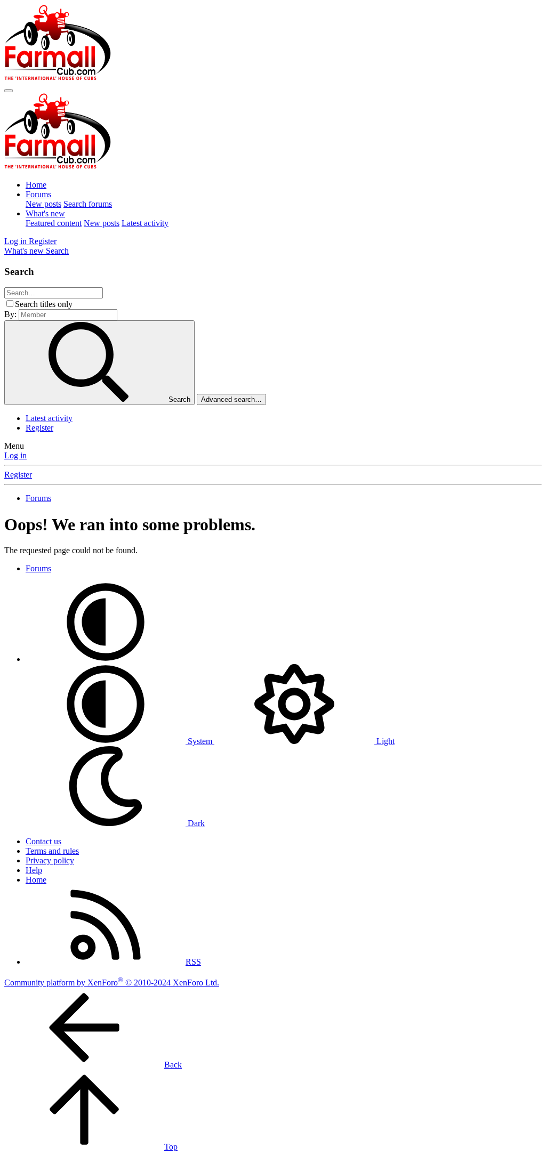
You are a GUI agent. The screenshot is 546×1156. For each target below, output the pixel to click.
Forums (38, 194)
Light (384, 741)
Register (39, 427)
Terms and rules (52, 850)
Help (34, 870)
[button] (106, 659)
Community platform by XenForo (111, 982)
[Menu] (8, 90)
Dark (195, 823)
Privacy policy (50, 860)
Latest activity (145, 223)
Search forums (87, 203)
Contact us (43, 841)
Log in (15, 455)
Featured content (54, 223)
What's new (45, 213)
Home (36, 184)
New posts (43, 203)
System (200, 741)
